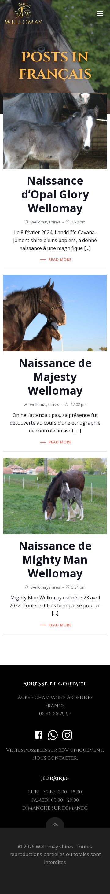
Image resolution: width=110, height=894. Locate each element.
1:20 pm (79, 222)
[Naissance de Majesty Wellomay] (55, 313)
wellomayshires (45, 222)
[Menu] (100, 14)
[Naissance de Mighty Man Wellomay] (55, 495)
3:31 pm (79, 587)
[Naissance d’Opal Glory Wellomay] (55, 130)
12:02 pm (79, 404)
